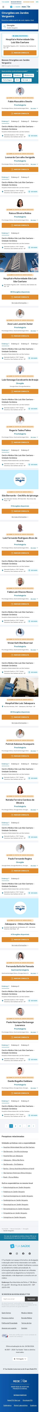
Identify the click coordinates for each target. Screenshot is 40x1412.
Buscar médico (16, 2)
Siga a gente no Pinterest (30, 1253)
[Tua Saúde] (20, 1246)
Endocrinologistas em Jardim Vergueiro (16, 1187)
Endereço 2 (15, 121)
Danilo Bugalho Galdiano (20, 1081)
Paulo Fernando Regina (20, 858)
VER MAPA (34, 136)
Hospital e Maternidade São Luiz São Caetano (20, 41)
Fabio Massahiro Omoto (20, 101)
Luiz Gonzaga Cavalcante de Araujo (20, 380)
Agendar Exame (28, 2)
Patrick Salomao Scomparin (20, 744)
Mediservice (29, 75)
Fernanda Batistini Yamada (20, 966)
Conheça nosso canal (10, 1253)
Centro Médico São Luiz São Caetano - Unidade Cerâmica (18, 128)
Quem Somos (6, 1313)
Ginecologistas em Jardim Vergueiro (15, 1204)
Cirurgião (25, 1229)
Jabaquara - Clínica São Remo (13, 1160)
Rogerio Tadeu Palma (20, 430)
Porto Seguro (7, 80)
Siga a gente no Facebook (23, 1253)
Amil (17, 80)
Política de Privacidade (9, 1323)
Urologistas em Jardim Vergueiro (14, 1217)
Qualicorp (33, 1405)
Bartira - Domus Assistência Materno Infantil (18, 1169)
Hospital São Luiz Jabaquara (13, 1156)
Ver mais (25, 80)
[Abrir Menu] (3, 6)
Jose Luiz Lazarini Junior (20, 324)
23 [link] (29, 1126)
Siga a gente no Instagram (17, 1253)
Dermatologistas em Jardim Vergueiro (16, 1209)
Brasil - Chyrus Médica (10, 1177)
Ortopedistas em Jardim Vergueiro (15, 1213)
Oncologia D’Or (28, 1400)
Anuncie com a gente (9, 1328)
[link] (33, 1126)
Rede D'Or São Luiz (13, 1400)
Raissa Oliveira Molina (20, 213)
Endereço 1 (5, 121)
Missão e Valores (26, 1313)
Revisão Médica (26, 1318)
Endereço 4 (35, 121)
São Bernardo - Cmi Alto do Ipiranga (15, 1152)
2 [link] (15, 1126)
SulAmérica (7, 75)
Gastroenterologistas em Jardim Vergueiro (18, 1196)
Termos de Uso (26, 1323)
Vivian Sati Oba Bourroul (20, 643)
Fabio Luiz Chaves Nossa (20, 592)
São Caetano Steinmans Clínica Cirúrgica (17, 1173)
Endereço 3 (25, 121)
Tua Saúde (5, 2)
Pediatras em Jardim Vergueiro (14, 1192)
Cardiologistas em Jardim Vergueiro (15, 1200)
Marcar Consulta (15, 1229)
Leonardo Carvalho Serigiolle (20, 157)
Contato (24, 1328)
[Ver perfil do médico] (20, 91)
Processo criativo (8, 1318)
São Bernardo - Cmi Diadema (13, 1164)
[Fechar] (37, 71)
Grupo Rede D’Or (31, 1369)
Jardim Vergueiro (8, 1230)
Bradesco (18, 75)
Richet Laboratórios (21, 1405)
